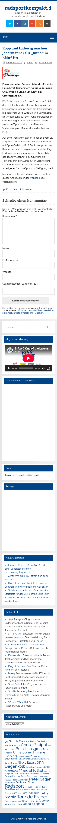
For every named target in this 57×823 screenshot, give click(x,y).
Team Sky (16, 793)
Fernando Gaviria (42, 759)
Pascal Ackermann (20, 780)
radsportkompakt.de (29, 7)
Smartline (41, 819)
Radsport (14, 786)
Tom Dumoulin (30, 792)
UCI (38, 801)
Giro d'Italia (26, 762)
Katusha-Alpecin (34, 767)
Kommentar (9, 216)
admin (30, 62)
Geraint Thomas (11, 763)
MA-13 (11, 673)
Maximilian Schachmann (39, 774)
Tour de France (32, 796)
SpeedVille (14, 684)
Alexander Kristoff (12, 745)
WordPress (26, 819)
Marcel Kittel (31, 770)
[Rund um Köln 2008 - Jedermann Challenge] (11, 78)
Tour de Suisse (11, 801)
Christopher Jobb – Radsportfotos (26, 644)
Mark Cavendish (21, 773)
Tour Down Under (26, 801)
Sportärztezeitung (18, 691)
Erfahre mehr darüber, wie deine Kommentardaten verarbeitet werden (28, 311)
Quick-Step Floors (25, 782)
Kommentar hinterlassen (19, 189)
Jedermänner (45, 62)
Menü (6, 37)
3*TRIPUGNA (15, 633)
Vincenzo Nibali (13, 804)
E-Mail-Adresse (11, 260)
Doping (11, 756)
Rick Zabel (29, 787)
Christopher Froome (29, 752)
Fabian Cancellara (26, 759)
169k (10, 619)
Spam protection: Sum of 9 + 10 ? (20, 284)
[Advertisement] (28, 520)
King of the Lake (17, 666)
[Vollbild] (48, 368)
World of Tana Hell (18, 702)
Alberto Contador (37, 741)
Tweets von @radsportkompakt (22, 475)
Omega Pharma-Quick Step (18, 776)
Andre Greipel (34, 744)
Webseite (34, 177)
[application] (28, 358)
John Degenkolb (24, 764)
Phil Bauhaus (10, 783)
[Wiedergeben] (8, 368)
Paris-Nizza (38, 776)
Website (6, 272)
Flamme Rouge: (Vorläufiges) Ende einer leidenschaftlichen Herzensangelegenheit (25, 569)
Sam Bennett (12, 789)
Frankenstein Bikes (18, 655)
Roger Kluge (41, 787)
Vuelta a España (33, 803)
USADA (45, 801)
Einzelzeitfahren (23, 756)
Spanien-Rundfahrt (27, 790)
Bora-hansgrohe (30, 748)
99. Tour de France (16, 741)
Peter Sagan (40, 779)
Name (6, 248)
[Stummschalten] (43, 368)
